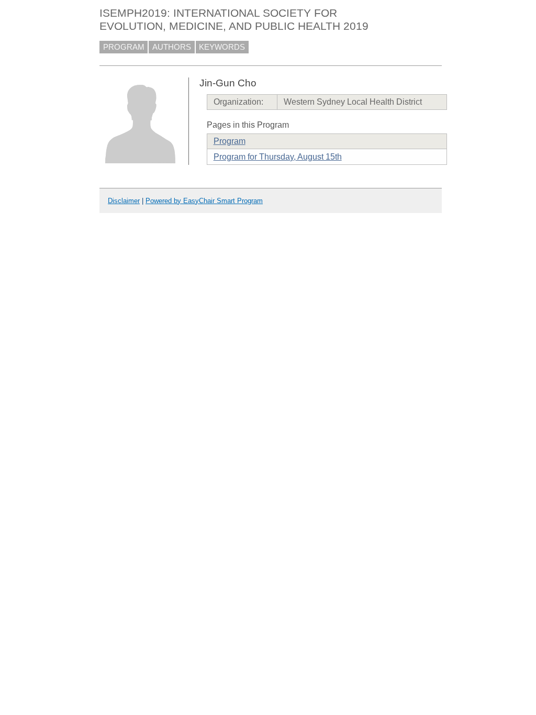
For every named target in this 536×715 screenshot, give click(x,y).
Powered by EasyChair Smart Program (204, 201)
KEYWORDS (222, 47)
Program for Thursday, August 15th (278, 156)
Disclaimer (124, 201)
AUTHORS (171, 47)
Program (229, 141)
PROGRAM (123, 47)
